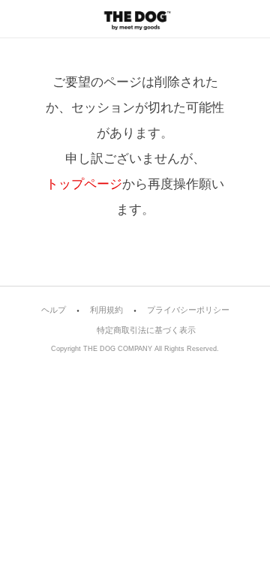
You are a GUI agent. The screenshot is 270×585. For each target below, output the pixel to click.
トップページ (84, 184)
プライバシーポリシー (188, 310)
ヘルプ (53, 310)
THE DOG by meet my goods (135, 19)
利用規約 (106, 310)
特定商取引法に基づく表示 (146, 330)
